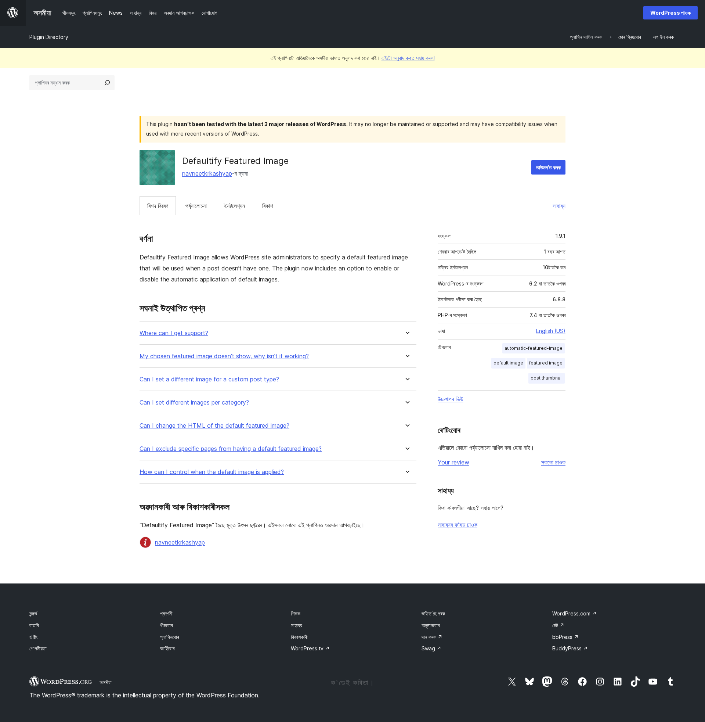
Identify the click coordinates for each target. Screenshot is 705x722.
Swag (431, 648)
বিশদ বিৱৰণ (157, 205)
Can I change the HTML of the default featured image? (214, 425)
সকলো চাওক (553, 462)
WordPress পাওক (670, 13)
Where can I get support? (174, 333)
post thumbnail (547, 378)
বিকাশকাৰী (299, 637)
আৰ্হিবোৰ (167, 648)
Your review (453, 462)
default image (508, 363)
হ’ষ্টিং (33, 637)
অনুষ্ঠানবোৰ (431, 625)
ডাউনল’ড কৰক (548, 167)
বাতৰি (34, 625)
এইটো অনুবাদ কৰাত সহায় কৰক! (408, 58)
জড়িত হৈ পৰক (433, 613)
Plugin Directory (48, 37)
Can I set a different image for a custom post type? (209, 379)
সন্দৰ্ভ (33, 613)
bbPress (565, 637)
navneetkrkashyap (207, 173)
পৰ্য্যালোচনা (196, 205)
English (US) (550, 331)
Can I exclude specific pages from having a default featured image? (231, 448)
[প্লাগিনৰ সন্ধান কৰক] (107, 82)
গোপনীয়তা (38, 648)
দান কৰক (432, 637)
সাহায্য (559, 205)
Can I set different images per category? (194, 402)
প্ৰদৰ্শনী (166, 613)
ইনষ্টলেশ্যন (234, 205)
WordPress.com (574, 613)
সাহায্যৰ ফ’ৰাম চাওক (457, 524)
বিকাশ (267, 205)
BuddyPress (570, 648)
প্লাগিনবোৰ (169, 637)
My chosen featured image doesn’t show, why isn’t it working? (224, 356)
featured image (546, 363)
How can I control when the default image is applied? (212, 471)
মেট (558, 625)
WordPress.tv (310, 648)
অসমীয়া (106, 682)
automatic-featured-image (534, 348)
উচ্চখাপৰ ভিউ (450, 399)
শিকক (295, 613)
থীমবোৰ (166, 625)
